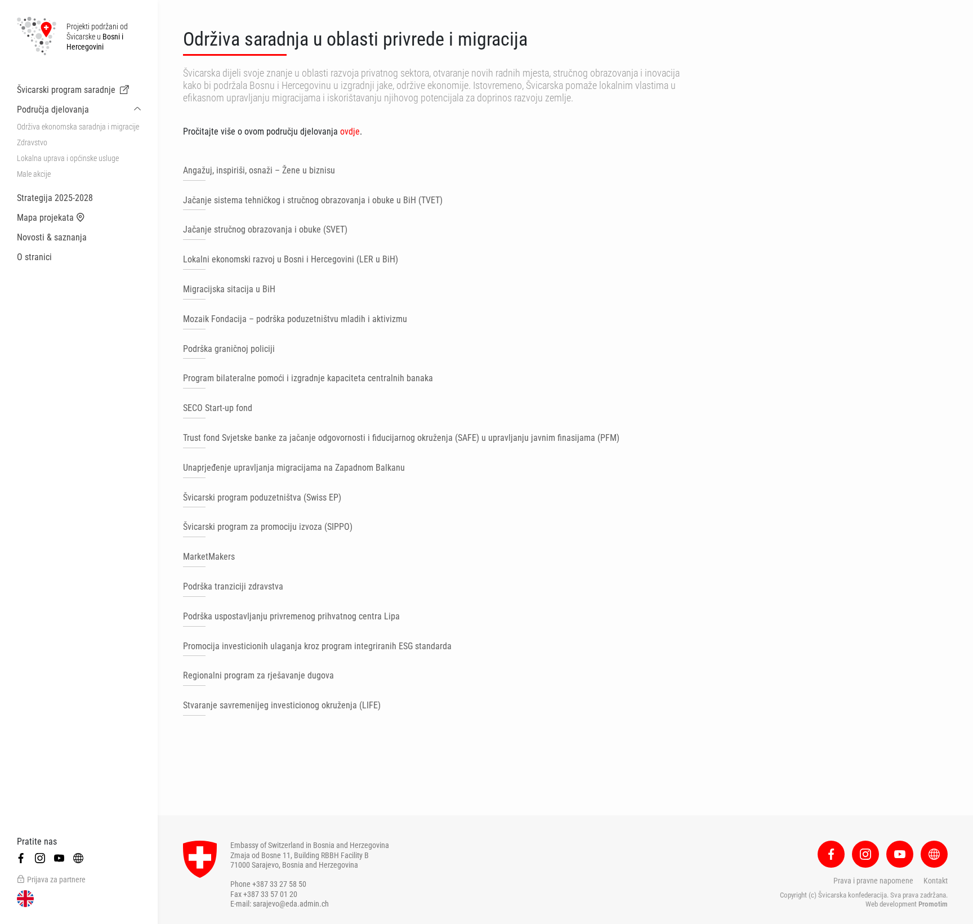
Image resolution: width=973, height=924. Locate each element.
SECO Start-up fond (217, 408)
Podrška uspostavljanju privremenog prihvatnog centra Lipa (291, 616)
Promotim (933, 904)
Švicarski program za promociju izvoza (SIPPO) (267, 526)
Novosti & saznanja (52, 237)
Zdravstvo (32, 142)
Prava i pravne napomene (873, 880)
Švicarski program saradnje (66, 89)
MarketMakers (209, 556)
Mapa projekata (45, 217)
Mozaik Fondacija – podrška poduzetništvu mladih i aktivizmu (295, 319)
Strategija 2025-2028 (55, 198)
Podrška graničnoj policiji (229, 348)
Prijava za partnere (56, 879)
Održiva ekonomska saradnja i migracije (78, 126)
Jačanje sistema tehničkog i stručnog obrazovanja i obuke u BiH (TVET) (313, 200)
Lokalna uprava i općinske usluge (68, 158)
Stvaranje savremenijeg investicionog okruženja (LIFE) (282, 705)
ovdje (350, 131)
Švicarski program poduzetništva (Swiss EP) (262, 497)
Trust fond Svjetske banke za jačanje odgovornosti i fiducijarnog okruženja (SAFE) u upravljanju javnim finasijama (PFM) (401, 437)
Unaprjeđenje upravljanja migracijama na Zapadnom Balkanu (294, 467)
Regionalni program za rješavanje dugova (258, 675)
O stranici (34, 257)
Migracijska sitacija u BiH (229, 289)
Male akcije (34, 173)
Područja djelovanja (53, 109)
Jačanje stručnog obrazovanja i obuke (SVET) (265, 229)
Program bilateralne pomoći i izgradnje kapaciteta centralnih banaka (308, 378)
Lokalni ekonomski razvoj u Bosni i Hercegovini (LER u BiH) (290, 259)
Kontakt (935, 880)
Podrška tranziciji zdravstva (233, 586)
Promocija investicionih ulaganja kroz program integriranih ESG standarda (317, 646)
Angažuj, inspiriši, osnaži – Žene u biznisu (259, 170)
